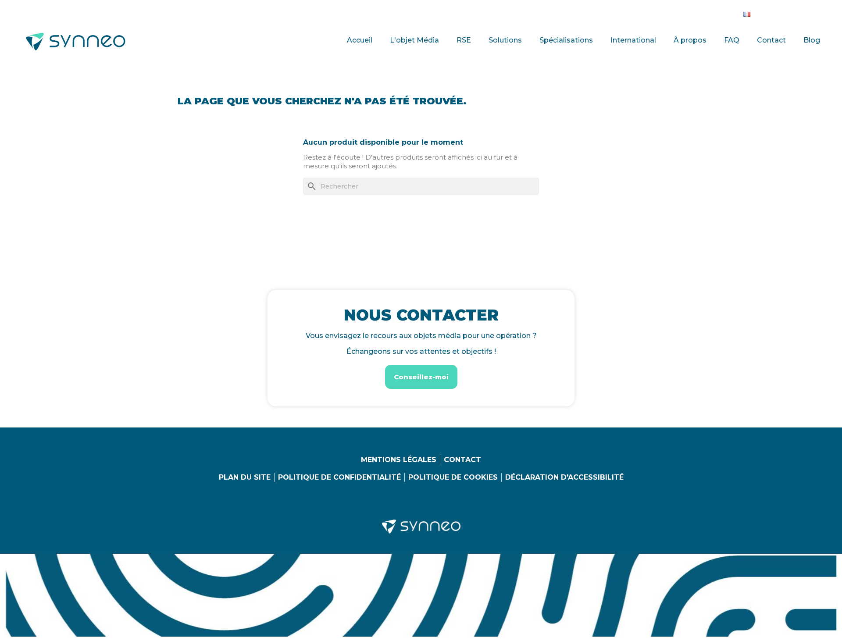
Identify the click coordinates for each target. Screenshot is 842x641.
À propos (690, 40)
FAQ (731, 40)
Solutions (505, 40)
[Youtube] (803, 12)
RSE (464, 40)
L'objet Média (414, 40)
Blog (811, 40)
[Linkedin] (767, 12)
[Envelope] (821, 12)
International (633, 40)
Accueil (359, 40)
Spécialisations (566, 40)
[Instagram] (785, 12)
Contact (771, 40)
